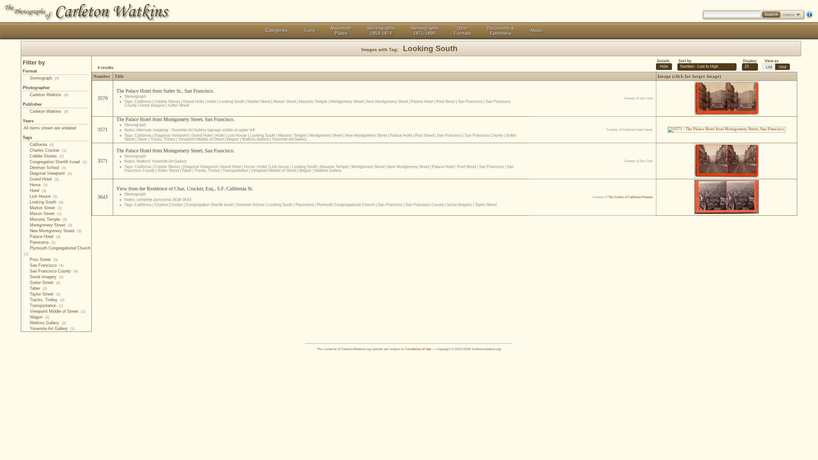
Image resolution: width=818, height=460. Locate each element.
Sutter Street (45, 282)
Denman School (48, 167)
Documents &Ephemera (500, 31)
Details (663, 61)
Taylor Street (45, 294)
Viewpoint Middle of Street (57, 311)
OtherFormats (462, 31)
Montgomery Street (51, 225)
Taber (38, 288)
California (42, 144)
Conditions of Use (418, 349)
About (536, 30)
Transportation (46, 305)
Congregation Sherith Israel (58, 161)
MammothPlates (341, 31)
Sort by (684, 61)
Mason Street (46, 213)
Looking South (46, 202)
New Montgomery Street (55, 230)
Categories (277, 30)
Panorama (43, 242)
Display (750, 61)
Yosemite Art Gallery (52, 328)
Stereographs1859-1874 (381, 31)
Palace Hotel (45, 236)
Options (789, 15)
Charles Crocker (48, 150)
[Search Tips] (809, 16)
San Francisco (47, 265)
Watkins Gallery (48, 322)
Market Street (46, 207)
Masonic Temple (48, 219)
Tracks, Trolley (47, 299)
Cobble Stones (47, 156)
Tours (309, 30)
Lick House (44, 196)
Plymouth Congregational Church (346, 205)
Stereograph (44, 78)
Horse (39, 184)
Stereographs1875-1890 (424, 31)
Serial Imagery (47, 276)
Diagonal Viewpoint (51, 173)
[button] (664, 66)
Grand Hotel (44, 179)
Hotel (38, 190)
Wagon (40, 317)
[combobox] (750, 67)
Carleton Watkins (49, 94)
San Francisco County (54, 271)
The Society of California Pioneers (630, 197)
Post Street (44, 259)
